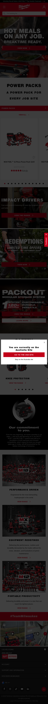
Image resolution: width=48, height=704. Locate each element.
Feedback (46, 241)
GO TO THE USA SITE (24, 355)
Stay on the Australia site (24, 359)
